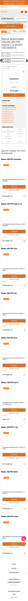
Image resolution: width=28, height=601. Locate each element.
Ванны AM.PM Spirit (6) (8, 120)
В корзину (14, 95)
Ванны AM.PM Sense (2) (8, 122)
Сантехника (22, 30)
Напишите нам (3, 6)
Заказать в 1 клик (14, 190)
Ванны (3, 102)
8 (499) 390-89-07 (7, 19)
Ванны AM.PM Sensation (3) (9, 107)
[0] (21, 12)
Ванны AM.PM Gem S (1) (8, 116)
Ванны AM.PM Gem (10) (8, 114)
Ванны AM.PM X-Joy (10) (8, 118)
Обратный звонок (20, 18)
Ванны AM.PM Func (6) (8, 111)
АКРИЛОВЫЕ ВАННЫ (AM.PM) (19, 31)
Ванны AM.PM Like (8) (7, 113)
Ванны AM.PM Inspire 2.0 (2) (9, 109)
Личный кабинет (23, 6)
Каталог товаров (12, 30)
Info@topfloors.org (14, 585)
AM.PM (19, 129)
